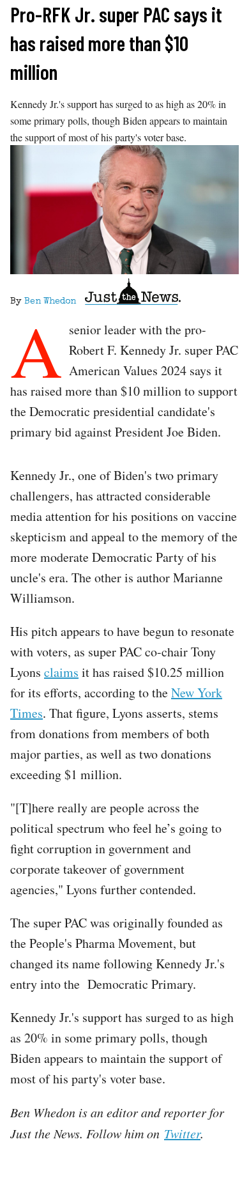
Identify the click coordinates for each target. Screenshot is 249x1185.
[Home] (133, 293)
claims (61, 672)
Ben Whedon (50, 301)
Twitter (182, 1133)
